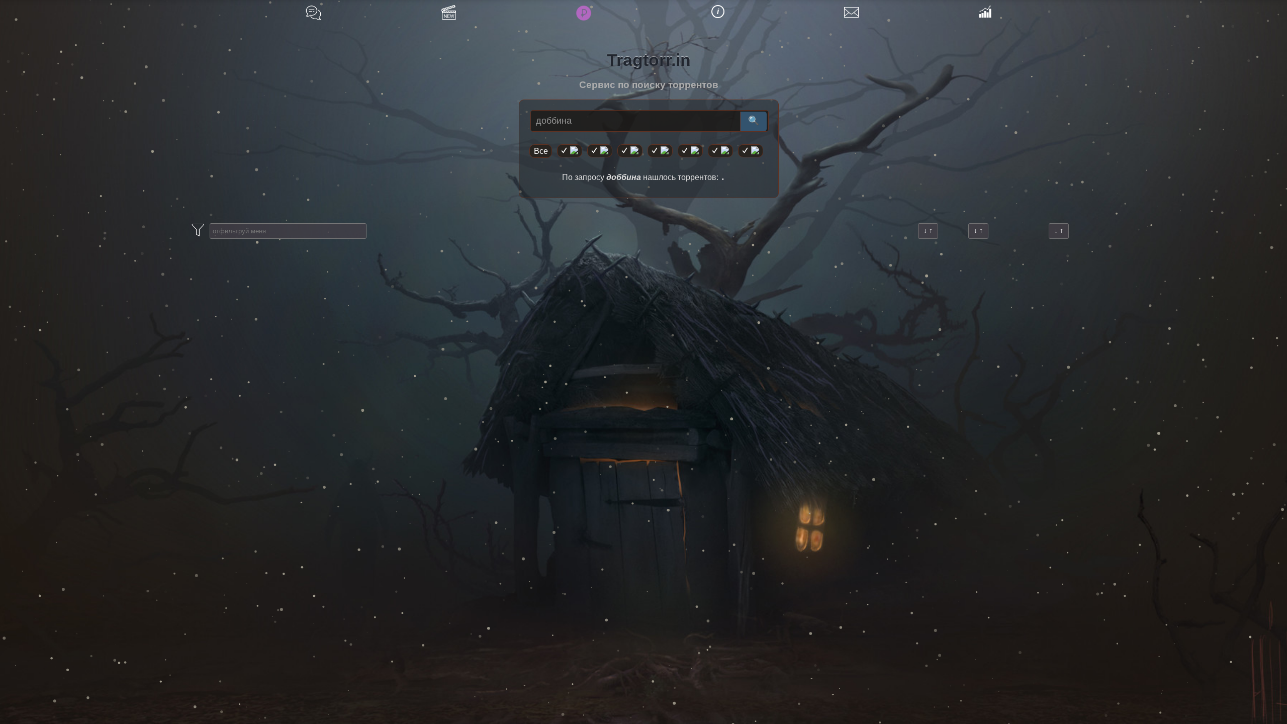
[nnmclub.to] (599, 150)
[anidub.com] (629, 150)
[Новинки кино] (448, 12)
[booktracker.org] (690, 150)
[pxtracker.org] (750, 150)
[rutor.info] (569, 150)
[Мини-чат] (313, 13)
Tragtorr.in (649, 59)
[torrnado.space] (720, 150)
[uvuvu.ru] (660, 150)
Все (541, 151)
